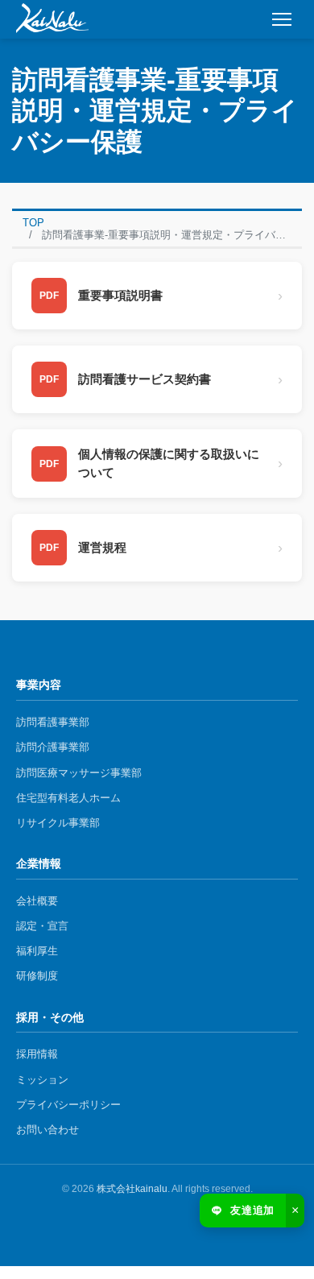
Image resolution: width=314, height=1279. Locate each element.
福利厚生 (37, 951)
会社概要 (37, 901)
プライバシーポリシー (68, 1105)
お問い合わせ (47, 1130)
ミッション (42, 1080)
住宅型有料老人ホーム (68, 798)
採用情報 (37, 1054)
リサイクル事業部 (58, 823)
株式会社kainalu (132, 1188)
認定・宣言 (42, 926)
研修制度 (37, 976)
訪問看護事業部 (52, 722)
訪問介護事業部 (52, 747)
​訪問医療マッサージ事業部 (79, 773)
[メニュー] (282, 19)
